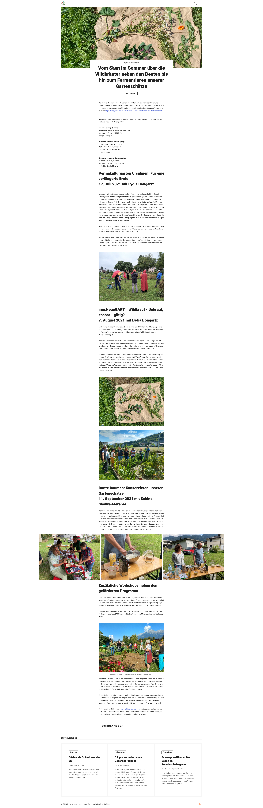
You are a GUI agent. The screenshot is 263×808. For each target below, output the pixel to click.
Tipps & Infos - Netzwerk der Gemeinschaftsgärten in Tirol (88, 804)
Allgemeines (120, 752)
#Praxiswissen (131, 93)
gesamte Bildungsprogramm (129, 709)
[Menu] (200, 3)
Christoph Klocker (112, 726)
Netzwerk (73, 752)
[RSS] (200, 804)
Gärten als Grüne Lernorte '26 (84, 759)
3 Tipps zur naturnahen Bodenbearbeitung (128, 759)
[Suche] (195, 3)
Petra (71, 765)
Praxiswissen (167, 752)
